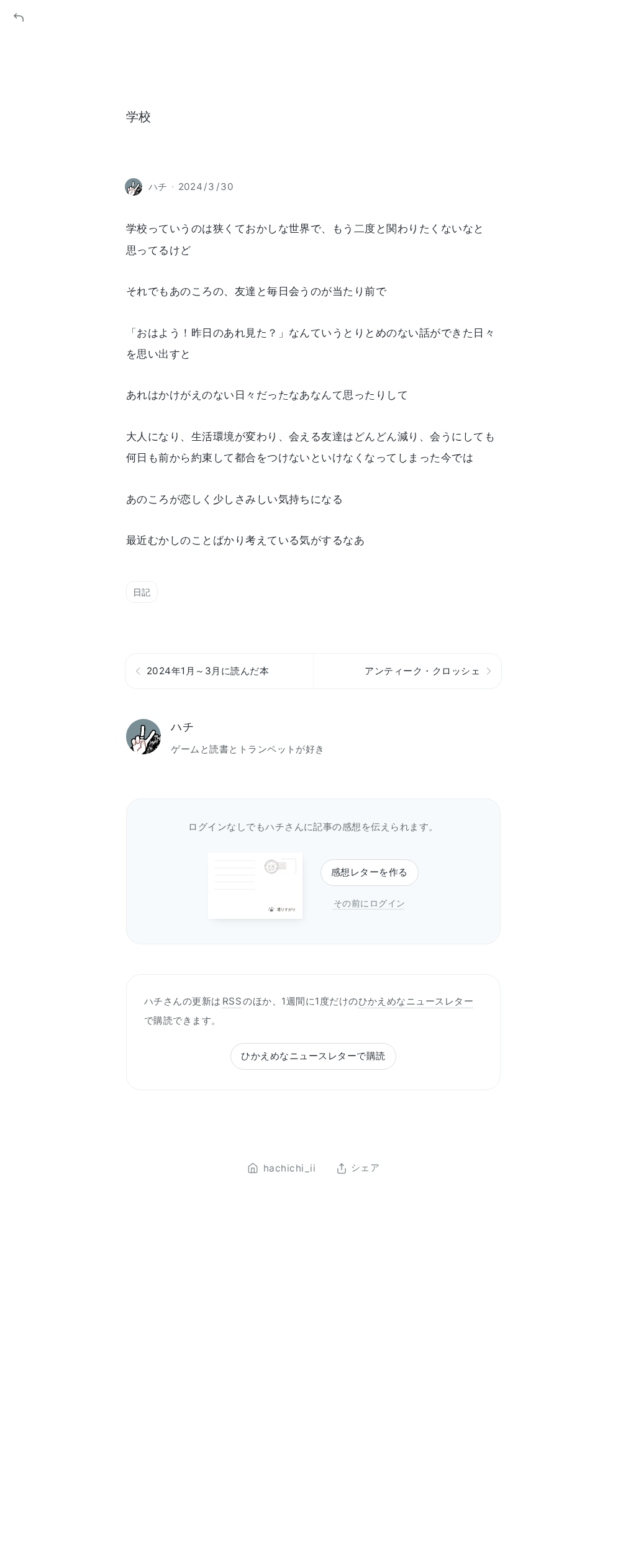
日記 (142, 592)
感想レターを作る (369, 872)
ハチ (182, 726)
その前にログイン (370, 903)
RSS (232, 1001)
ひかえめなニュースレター (416, 1001)
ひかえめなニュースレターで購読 (313, 1056)
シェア (365, 1168)
